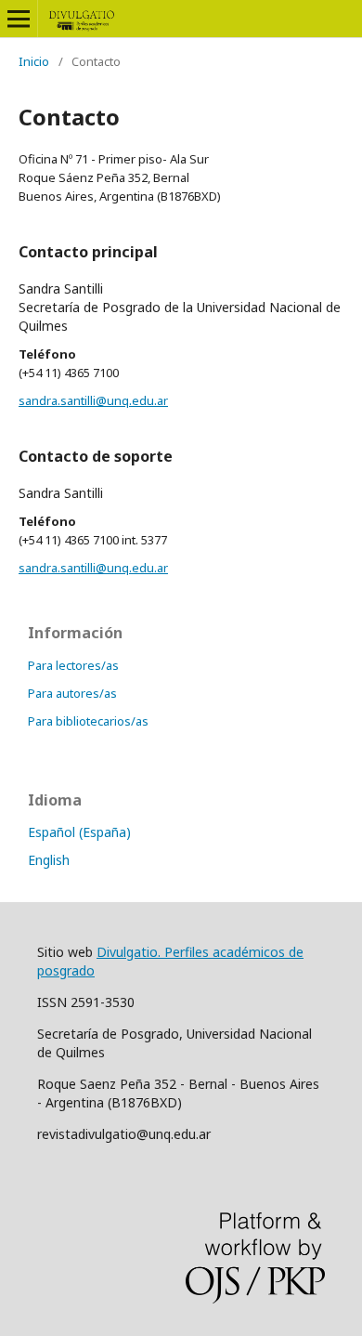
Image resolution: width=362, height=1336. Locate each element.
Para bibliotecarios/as (88, 721)
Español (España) (79, 832)
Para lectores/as (73, 665)
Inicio (34, 61)
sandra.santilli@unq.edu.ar (93, 400)
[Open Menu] (18, 18)
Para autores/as (72, 693)
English (49, 860)
